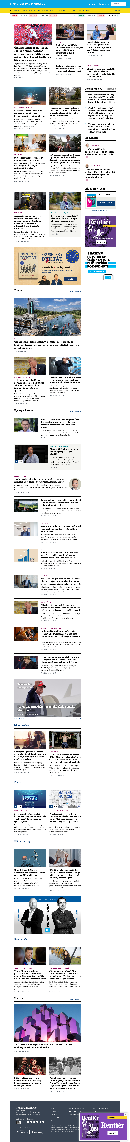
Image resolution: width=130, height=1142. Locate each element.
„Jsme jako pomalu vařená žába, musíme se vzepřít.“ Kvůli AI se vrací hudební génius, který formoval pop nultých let (60, 659)
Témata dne (24, 684)
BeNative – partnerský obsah (60, 213)
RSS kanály (96, 1118)
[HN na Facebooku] (31, 1122)
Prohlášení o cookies (75, 1111)
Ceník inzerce (55, 1121)
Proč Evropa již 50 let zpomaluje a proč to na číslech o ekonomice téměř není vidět (99, 152)
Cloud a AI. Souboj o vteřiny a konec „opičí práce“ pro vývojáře (64, 451)
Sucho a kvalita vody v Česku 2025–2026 (45, 710)
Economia (54, 1114)
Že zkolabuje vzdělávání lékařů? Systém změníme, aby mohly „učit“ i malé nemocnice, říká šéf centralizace (69, 50)
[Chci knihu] (47, 265)
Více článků (74, 291)
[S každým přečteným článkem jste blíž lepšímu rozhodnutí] (100, 264)
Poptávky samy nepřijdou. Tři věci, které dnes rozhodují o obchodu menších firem (65, 218)
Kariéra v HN (55, 1118)
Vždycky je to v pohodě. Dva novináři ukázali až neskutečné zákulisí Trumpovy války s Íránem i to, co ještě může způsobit (29, 385)
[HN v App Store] (37, 1132)
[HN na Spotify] (40, 1122)
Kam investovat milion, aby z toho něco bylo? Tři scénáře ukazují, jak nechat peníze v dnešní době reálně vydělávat (59, 555)
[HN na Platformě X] (28, 1122)
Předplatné (119, 4)
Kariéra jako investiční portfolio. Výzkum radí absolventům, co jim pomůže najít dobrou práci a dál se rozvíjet (100, 47)
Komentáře (20, 939)
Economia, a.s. (28, 1111)
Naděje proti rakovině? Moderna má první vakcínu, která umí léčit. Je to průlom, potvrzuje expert (61, 529)
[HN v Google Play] (23, 1132)
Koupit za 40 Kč (106, 203)
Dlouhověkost (22, 725)
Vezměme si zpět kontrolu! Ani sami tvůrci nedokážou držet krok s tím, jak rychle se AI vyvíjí (29, 113)
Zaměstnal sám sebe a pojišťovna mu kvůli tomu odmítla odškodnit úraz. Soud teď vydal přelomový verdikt (61, 502)
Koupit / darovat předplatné (101, 1108)
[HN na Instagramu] (34, 1122)
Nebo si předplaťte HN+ (100, 211)
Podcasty (19, 782)
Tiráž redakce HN (56, 1111)
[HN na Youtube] (43, 1122)
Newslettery (96, 1114)
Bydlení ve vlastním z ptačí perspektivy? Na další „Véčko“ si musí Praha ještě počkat (70, 68)
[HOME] (11, 10)
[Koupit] (100, 231)
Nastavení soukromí (75, 1114)
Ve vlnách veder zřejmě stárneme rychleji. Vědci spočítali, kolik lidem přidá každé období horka (65, 380)
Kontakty (53, 1108)
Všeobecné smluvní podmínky (78, 1118)
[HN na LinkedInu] (37, 1122)
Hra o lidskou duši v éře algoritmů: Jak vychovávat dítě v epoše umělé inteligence (29, 872)
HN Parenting (22, 841)
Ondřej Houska (20, 476)
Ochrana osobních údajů (76, 1108)
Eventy (95, 1111)
